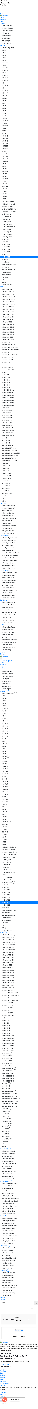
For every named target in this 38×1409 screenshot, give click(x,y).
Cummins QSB (6, 352)
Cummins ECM (6, 342)
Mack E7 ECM (6, 471)
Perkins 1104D (6, 382)
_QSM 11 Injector (7, 224)
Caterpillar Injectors (8, 48)
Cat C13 (4, 108)
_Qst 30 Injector (7, 234)
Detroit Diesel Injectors (9, 264)
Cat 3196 (4, 199)
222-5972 (5, 194)
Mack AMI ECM (6, 468)
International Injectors (9, 269)
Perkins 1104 (5, 239)
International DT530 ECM (9, 450)
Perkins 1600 (6, 249)
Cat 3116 (4, 174)
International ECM (7, 445)
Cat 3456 (5, 171)
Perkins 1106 (5, 242)
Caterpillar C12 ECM (8, 329)
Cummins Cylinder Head (9, 540)
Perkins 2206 (6, 252)
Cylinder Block (4, 570)
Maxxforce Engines (8, 30)
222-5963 (5, 181)
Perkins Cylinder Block (8, 575)
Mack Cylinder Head (8, 558)
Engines (2, 23)
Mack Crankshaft (7, 523)
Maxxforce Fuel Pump (8, 647)
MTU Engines (5, 33)
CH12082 (4, 151)
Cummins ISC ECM (7, 360)
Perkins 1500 (6, 247)
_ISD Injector (6, 219)
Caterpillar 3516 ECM (8, 309)
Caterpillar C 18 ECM (8, 337)
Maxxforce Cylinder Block (9, 590)
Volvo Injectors (6, 275)
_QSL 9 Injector (6, 214)
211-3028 (5, 126)
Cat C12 (4, 106)
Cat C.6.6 (4, 53)
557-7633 (5, 63)
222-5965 (5, 189)
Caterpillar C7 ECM (7, 319)
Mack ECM (5, 463)
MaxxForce (5, 496)
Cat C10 (4, 101)
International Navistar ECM (10, 455)
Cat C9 (4, 60)
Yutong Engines (6, 41)
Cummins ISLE (6, 365)
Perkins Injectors (7, 237)
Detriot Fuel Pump (7, 635)
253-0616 (5, 123)
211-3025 (5, 161)
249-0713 (5, 136)
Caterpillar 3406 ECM (8, 297)
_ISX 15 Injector (7, 229)
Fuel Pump (3, 625)
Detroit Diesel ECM (7, 423)
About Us (3, 19)
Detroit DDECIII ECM (8, 430)
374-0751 (5, 128)
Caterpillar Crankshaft (9, 505)
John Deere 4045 (7, 410)
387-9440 (5, 88)
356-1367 (5, 138)
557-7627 (5, 68)
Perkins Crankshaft (8, 515)
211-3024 (5, 143)
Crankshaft (3, 1381)
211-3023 (5, 146)
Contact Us (3, 1385)
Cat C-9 (4, 96)
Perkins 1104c (6, 380)
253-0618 (5, 116)
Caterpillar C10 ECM (8, 324)
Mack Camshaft (7, 617)
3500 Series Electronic (9, 201)
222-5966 (5, 184)
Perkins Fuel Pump (7, 629)
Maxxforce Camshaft (8, 620)
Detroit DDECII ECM (7, 428)
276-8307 (5, 113)
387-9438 (5, 78)
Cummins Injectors (7, 206)
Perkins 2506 (6, 254)
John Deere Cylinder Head (10, 555)
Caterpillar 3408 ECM (8, 299)
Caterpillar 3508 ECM (8, 304)
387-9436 (5, 90)
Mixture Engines (6, 43)
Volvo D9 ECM (6, 483)
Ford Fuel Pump (6, 637)
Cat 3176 (4, 196)
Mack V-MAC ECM (7, 478)
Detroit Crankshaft (8, 513)
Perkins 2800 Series (8, 405)
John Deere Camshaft (9, 615)
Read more (14, 1336)
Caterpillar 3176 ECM (8, 294)
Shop (1, 21)
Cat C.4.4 (4, 50)
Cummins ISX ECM (7, 367)
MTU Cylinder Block (7, 593)
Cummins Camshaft (8, 605)
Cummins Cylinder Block (9, 580)
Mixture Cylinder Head (8, 568)
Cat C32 (4, 169)
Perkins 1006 (6, 377)
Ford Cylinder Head (7, 545)
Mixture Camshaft (7, 622)
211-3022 (5, 159)
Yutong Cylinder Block (8, 595)
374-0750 (5, 121)
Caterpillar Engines (7, 25)
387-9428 (5, 80)
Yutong (4, 282)
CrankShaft (3, 503)
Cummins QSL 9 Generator (10, 355)
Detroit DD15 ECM (7, 425)
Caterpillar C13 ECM (8, 332)
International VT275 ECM (9, 458)
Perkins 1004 (6, 375)
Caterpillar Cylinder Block (9, 572)
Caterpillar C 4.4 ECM (8, 312)
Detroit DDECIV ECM (8, 433)
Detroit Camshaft (7, 607)
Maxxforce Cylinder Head (9, 560)
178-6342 (5, 186)
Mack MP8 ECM (6, 476)
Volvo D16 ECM (6, 491)
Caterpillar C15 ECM (8, 334)
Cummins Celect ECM (8, 345)
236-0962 (5, 65)
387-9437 (5, 93)
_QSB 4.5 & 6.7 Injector (9, 209)
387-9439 (5, 75)
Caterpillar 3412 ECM (8, 302)
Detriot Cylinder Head (8, 550)
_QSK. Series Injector (8, 227)
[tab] (31, 1319)
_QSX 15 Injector (7, 232)
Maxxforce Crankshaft (9, 518)
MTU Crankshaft (7, 528)
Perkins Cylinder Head (8, 543)
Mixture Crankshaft (8, 533)
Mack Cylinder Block (8, 588)
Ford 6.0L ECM (6, 440)
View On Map (5, 1364)
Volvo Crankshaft (7, 510)
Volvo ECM (5, 481)
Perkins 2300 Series (8, 400)
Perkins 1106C (6, 385)
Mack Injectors (6, 272)
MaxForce (5, 277)
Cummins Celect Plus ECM (10, 347)
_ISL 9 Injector (6, 217)
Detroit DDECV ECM (8, 435)
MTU (3, 280)
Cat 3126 (4, 176)
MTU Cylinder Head (7, 563)
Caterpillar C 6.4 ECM (8, 314)
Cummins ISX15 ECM (8, 370)
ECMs (1, 287)
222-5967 (5, 191)
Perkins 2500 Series (8, 403)
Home (2, 17)
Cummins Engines (7, 28)
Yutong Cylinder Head (8, 565)
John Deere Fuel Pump (9, 642)
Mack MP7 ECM (6, 473)
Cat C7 (4, 55)
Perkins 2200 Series (8, 398)
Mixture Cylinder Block (8, 598)
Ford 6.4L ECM (6, 443)
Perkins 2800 (6, 257)
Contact (2, 654)
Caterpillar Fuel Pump (8, 627)
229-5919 (5, 141)
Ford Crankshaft (7, 521)
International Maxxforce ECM (11, 453)
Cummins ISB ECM (7, 357)
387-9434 (5, 70)
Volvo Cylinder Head (8, 548)
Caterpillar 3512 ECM (8, 307)
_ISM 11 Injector (6, 222)
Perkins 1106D (6, 387)
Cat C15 (4, 111)
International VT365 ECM (9, 461)
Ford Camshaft (6, 610)
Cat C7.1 (4, 58)
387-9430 (5, 85)
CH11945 (4, 133)
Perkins (4, 372)
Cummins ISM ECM (7, 362)
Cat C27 (4, 166)
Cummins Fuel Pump (8, 632)
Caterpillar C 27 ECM (8, 340)
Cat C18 (4, 164)
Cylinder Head (4, 535)
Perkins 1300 (6, 244)
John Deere (5, 262)
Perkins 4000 (6, 259)
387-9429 (5, 83)
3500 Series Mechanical (9, 204)
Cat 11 (3, 103)
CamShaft (3, 600)
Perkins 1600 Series (8, 395)
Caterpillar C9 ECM (7, 322)
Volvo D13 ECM (6, 488)
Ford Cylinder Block (7, 585)
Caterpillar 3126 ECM (8, 292)
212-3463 (5, 156)
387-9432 (5, 73)
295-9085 (5, 118)
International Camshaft (9, 612)
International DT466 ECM (9, 448)
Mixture (2, 652)
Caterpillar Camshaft (8, 602)
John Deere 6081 (7, 415)
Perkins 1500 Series (8, 392)
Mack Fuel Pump (7, 645)
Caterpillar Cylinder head (9, 538)
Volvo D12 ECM (6, 486)
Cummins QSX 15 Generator (10, 350)
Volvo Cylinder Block (8, 578)
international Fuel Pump (9, 640)
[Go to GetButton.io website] (5, 1403)
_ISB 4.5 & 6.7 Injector (9, 211)
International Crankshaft (9, 526)
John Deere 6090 (7, 418)
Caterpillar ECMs (7, 289)
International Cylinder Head (10, 553)
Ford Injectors (6, 267)
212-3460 (5, 154)
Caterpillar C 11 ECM (8, 327)
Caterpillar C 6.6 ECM (8, 317)
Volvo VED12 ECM (7, 493)
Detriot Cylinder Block (8, 583)
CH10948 (4, 131)
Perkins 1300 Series (8, 390)
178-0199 (5, 179)
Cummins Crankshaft (8, 508)
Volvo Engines (6, 38)
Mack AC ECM (6, 466)
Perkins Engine (6, 35)
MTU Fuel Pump (6, 650)
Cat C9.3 (4, 98)
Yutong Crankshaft (8, 531)
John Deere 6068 (7, 413)
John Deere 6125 (7, 420)
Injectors (3, 45)
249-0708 (5, 148)
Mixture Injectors (7, 285)
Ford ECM (4, 438)
